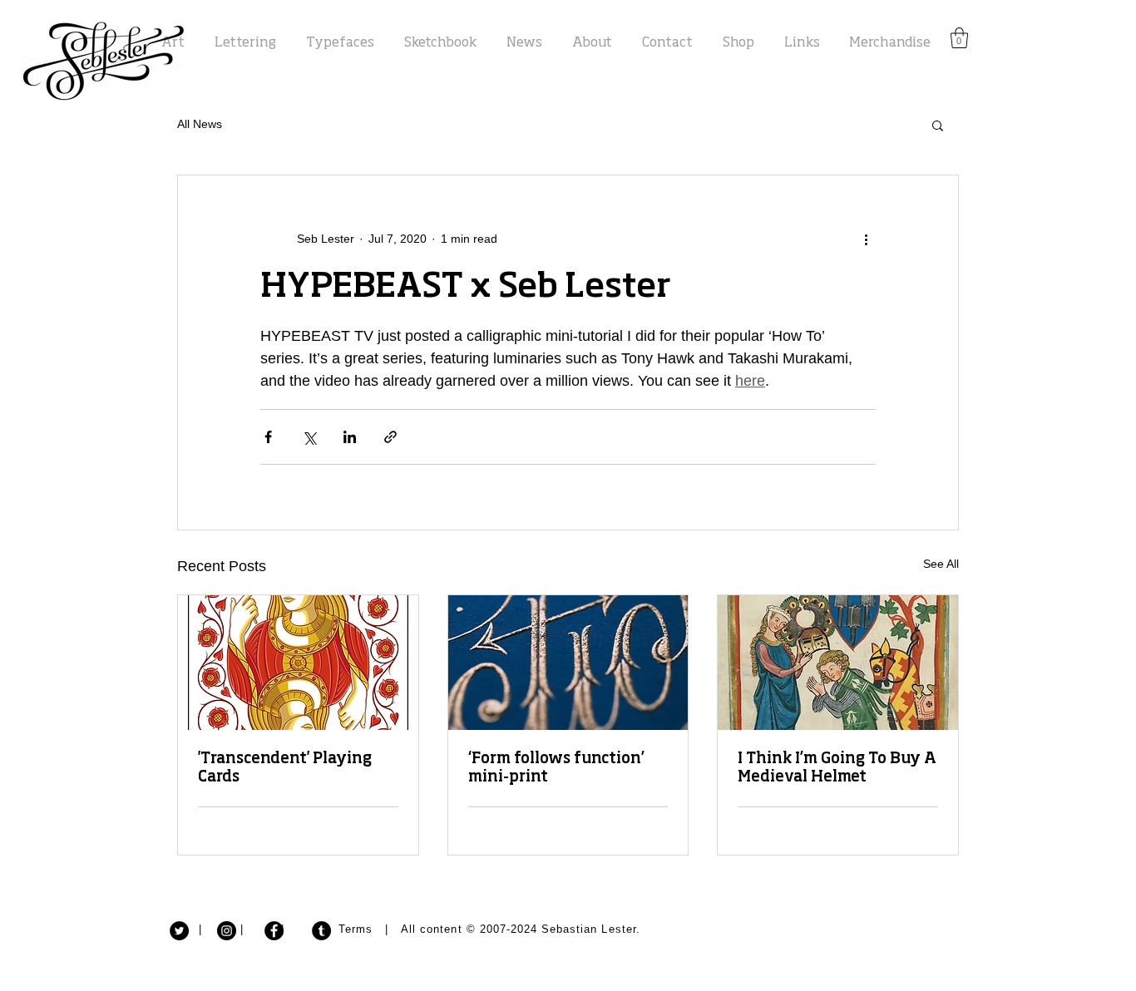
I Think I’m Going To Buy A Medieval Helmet (837, 768)
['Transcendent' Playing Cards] (298, 662)
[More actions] (866, 239)
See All (941, 563)
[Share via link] (390, 437)
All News (199, 124)
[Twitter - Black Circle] (179, 930)
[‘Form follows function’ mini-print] (568, 662)
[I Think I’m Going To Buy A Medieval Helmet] (838, 662)
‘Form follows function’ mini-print (556, 768)
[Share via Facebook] (268, 437)
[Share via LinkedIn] (350, 437)
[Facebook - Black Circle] (274, 930)
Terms (355, 929)
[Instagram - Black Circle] (226, 930)
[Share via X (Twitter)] (309, 437)
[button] (959, 37)
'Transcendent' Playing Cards (285, 768)
